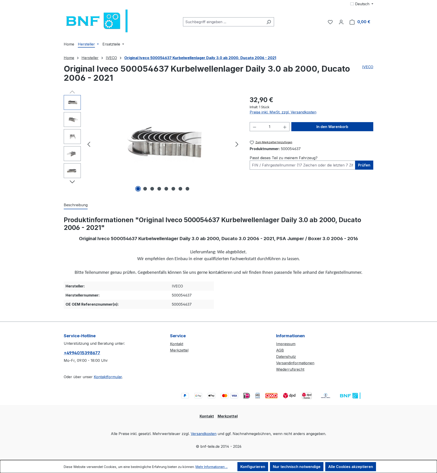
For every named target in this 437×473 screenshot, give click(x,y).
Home (69, 57)
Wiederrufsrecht (290, 369)
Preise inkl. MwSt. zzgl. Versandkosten (283, 112)
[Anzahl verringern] (254, 126)
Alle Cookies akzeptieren (350, 466)
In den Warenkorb (332, 126)
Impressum (285, 344)
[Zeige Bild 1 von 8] (138, 189)
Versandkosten (203, 433)
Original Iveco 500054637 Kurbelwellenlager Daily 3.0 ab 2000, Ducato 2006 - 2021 (200, 57)
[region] (152, 144)
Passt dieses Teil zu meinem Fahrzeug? (284, 158)
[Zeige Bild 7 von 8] (180, 189)
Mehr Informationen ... (212, 467)
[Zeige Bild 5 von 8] (166, 189)
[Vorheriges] (88, 144)
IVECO (367, 67)
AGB (280, 350)
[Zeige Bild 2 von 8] (145, 189)
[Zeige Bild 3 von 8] (152, 189)
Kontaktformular (108, 377)
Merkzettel (179, 350)
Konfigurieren (252, 466)
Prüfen (364, 165)
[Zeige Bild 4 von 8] (159, 189)
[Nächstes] (237, 144)
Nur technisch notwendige (296, 466)
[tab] (76, 205)
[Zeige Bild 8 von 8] (187, 189)
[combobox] (223, 21)
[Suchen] (268, 21)
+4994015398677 (82, 352)
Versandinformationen (295, 363)
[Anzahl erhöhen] (285, 126)
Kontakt (176, 344)
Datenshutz (286, 356)
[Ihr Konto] (341, 21)
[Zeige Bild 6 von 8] (173, 189)
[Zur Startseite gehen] (98, 21)
